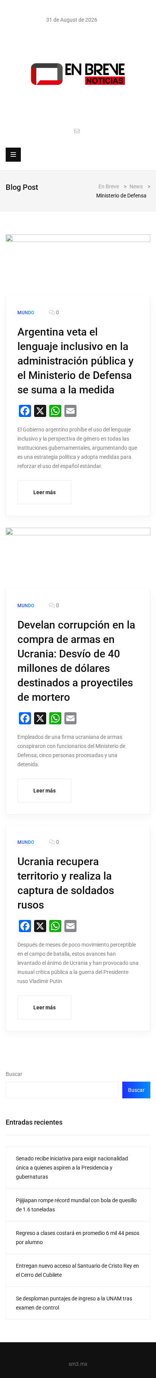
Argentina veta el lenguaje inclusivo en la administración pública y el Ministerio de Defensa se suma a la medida (75, 361)
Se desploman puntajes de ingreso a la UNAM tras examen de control (74, 1303)
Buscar (14, 1074)
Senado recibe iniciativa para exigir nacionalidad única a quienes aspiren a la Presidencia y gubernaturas (72, 1167)
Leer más (44, 492)
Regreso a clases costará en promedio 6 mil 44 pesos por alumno (77, 1237)
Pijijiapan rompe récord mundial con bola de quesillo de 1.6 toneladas (76, 1205)
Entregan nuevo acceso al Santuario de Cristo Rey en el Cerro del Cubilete (77, 1270)
